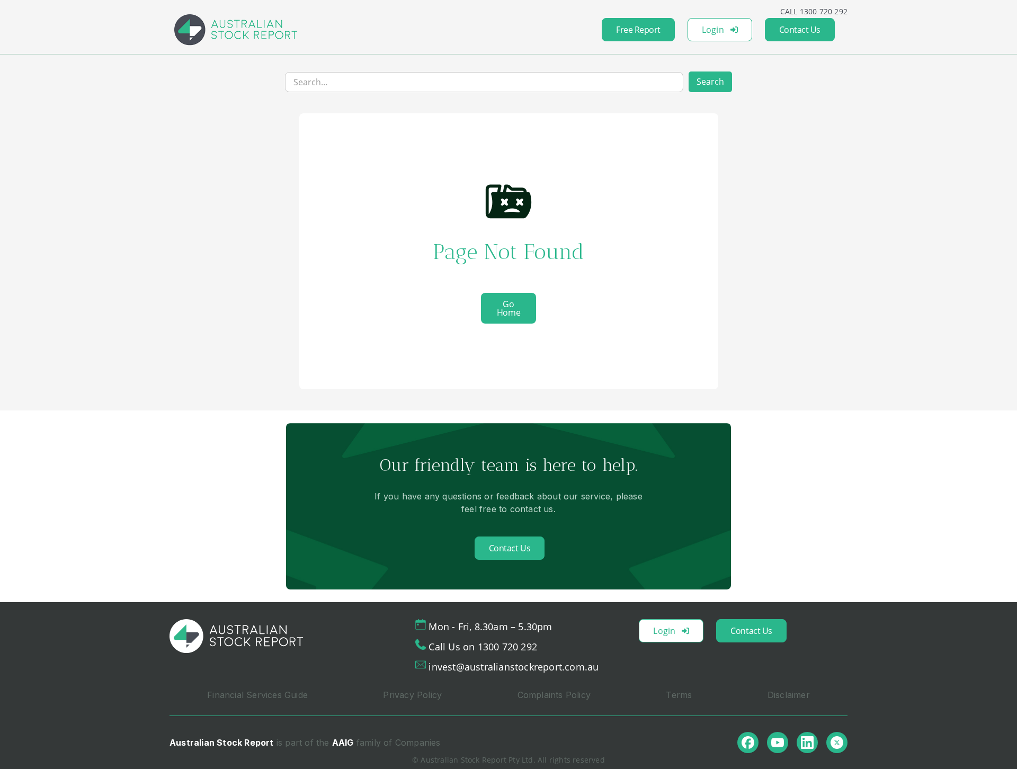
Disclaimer (789, 695)
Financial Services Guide (257, 695)
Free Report (638, 29)
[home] (236, 30)
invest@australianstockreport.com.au (514, 666)
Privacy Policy (412, 695)
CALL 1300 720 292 (814, 11)
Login (713, 29)
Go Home (508, 308)
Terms (679, 695)
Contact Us (799, 29)
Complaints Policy (554, 695)
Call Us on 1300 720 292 (483, 646)
